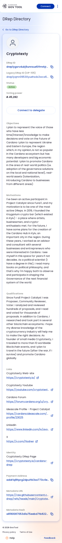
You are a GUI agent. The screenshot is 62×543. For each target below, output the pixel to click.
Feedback (49, 538)
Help (12, 538)
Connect (46, 6)
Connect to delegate (31, 110)
